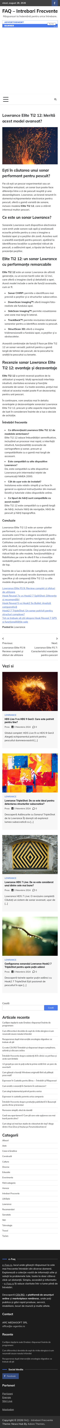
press (7, 727)
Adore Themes (36, 1423)
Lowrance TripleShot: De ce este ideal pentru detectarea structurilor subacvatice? (29, 802)
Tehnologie (7, 1225)
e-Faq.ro (7, 1264)
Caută (5, 1003)
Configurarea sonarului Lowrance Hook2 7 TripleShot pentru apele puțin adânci (28, 965)
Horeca (5, 1188)
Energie (6, 1397)
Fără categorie (9, 1183)
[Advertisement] (30, 62)
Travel (5, 1230)
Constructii (7, 1156)
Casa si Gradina (9, 1151)
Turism (5, 1236)
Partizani (7, 1393)
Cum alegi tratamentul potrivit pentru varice (22, 1091)
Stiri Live (7, 1401)
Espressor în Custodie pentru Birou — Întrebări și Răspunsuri (29, 1080)
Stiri (4, 1220)
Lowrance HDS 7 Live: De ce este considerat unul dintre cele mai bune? (29, 884)
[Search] (55, 99)
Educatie (6, 1172)
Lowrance (19, 626)
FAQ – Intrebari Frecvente (30, 11)
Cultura (5, 1161)
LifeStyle (6, 1198)
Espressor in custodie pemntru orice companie (23, 1096)
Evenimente (7, 1177)
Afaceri (5, 1140)
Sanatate (6, 1214)
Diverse (5, 1167)
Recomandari (8, 1209)
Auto (4, 1145)
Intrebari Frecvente (11, 1193)
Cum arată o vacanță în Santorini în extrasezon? (24, 1086)
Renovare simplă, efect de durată (17, 1110)
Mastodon (8, 1409)
